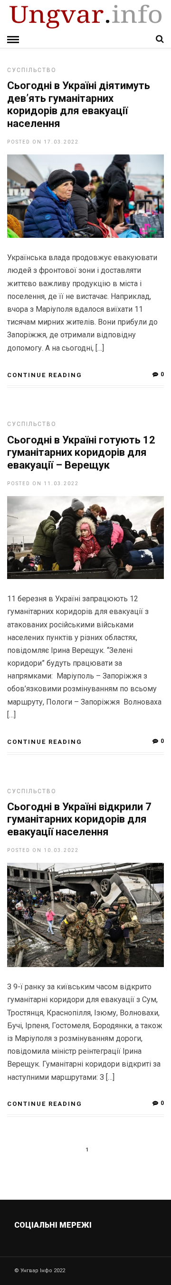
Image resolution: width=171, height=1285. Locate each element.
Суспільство (32, 70)
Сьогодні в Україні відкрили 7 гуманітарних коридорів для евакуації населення (79, 819)
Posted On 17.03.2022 (43, 142)
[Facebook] (65, 1247)
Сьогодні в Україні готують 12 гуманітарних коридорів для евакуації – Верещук (81, 452)
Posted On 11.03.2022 (43, 483)
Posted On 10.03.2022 (43, 850)
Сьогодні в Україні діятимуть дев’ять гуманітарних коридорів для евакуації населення (78, 104)
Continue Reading (44, 375)
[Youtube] (86, 1247)
